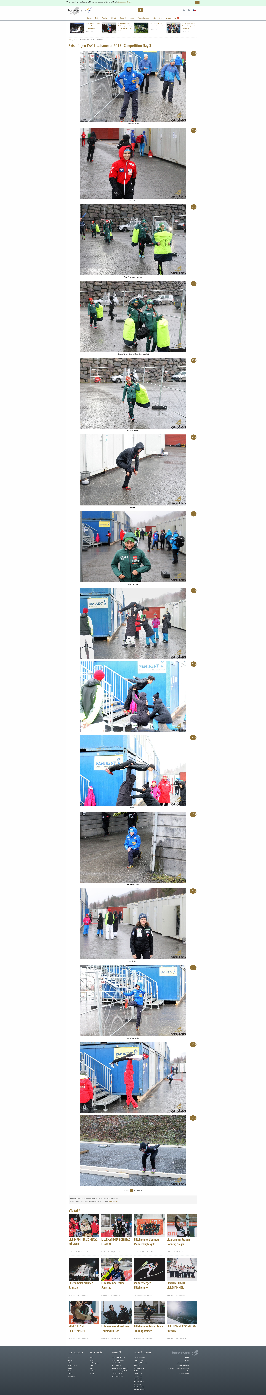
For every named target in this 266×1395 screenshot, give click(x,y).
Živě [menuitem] (96, 18)
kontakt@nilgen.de (113, 1201)
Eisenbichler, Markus (139, 1360)
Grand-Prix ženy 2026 (118, 1360)
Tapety (91, 1365)
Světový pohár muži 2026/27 (120, 1368)
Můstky (69, 1371)
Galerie (75, 40)
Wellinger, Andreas (139, 1389)
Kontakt (187, 1357)
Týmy (91, 1368)
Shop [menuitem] (160, 18)
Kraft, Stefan (137, 1371)
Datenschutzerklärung (183, 1363)
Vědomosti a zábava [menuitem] (143, 18)
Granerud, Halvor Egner (140, 1363)
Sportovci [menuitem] (123, 18)
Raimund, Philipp (138, 1381)
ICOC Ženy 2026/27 (117, 1376)
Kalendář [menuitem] (113, 18)
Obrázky (187, 1360)
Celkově (70, 1363)
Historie (70, 1373)
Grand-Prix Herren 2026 (118, 1357)
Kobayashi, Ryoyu (139, 1368)
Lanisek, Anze (138, 1373)
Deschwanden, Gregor (140, 1357)
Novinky (70, 1357)
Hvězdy (92, 1373)
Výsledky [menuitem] (104, 18)
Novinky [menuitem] (89, 18)
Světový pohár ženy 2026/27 (120, 1371)
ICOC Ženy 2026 (116, 1365)
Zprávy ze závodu (72, 1365)
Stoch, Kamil (137, 1384)
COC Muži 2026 (116, 1363)
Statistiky (70, 1368)
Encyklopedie (71, 1376)
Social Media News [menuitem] (172, 18)
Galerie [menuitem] (132, 18)
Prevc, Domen (138, 1379)
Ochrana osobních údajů (125, 2)
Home (70, 40)
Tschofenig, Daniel (139, 1387)
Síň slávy (92, 1371)
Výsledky (70, 1360)
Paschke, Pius (137, 1376)
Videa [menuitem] (154, 18)
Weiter (138, 1190)
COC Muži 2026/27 (117, 1373)
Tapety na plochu (94, 1363)
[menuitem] (184, 10)
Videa (91, 1357)
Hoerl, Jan (137, 1365)
